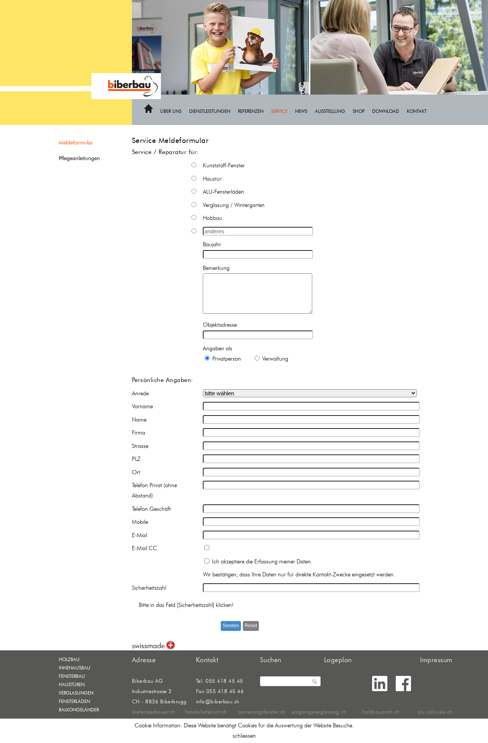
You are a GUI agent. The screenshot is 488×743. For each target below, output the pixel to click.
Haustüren (72, 684)
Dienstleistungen (209, 111)
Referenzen (250, 111)
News (301, 111)
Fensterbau (72, 676)
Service (279, 111)
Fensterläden (74, 701)
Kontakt (417, 111)
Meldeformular (76, 143)
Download (385, 111)
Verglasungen (76, 693)
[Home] (148, 111)
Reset (251, 625)
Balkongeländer (79, 710)
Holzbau (69, 659)
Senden (231, 625)
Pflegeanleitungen (79, 158)
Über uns (170, 111)
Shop (358, 111)
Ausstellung (330, 111)
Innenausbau (74, 668)
